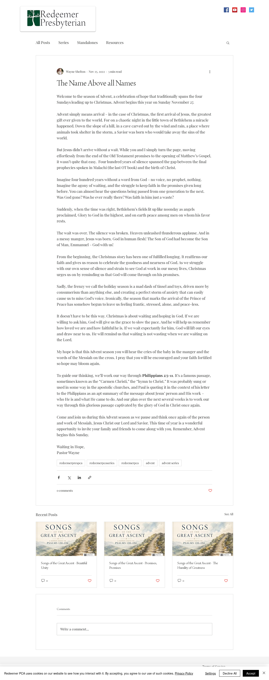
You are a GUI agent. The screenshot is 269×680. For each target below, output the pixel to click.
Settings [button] (210, 673)
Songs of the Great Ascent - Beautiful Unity (64, 566)
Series (63, 42)
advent (150, 463)
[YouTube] (234, 9)
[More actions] (209, 71)
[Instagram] (243, 9)
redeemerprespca (70, 463)
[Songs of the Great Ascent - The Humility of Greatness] (202, 539)
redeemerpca (130, 463)
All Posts (43, 42)
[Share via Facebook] (59, 477)
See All (228, 514)
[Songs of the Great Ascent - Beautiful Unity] (66, 539)
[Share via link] (90, 477)
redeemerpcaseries (102, 463)
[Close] (263, 673)
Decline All (230, 673)
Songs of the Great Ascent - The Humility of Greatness (197, 566)
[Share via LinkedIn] (79, 477)
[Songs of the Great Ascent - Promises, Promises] (134, 539)
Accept (250, 673)
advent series (170, 463)
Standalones (87, 42)
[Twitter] (251, 9)
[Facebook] (226, 9)
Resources (115, 42)
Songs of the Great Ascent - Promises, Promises (133, 566)
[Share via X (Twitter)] (69, 477)
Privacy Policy (184, 673)
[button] (228, 42)
